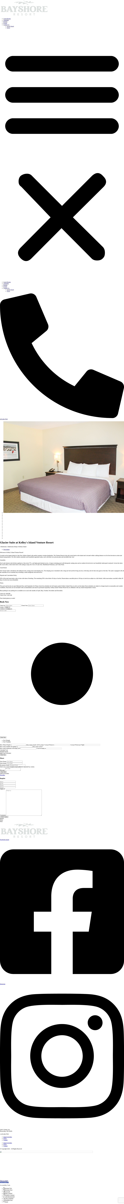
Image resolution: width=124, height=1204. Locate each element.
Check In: (2, 605)
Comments (3, 815)
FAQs (8, 28)
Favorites (2, 775)
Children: (2, 609)
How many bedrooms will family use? (10, 748)
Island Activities (7, 1137)
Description (6, 549)
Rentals (5, 21)
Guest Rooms (7, 18)
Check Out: (25, 605)
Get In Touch (10, 26)
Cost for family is (41, 748)
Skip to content (4, 1180)
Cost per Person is (49, 745)
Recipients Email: (4, 765)
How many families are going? (8, 746)
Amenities (6, 20)
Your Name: (3, 761)
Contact (5, 1140)
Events (5, 23)
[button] (62, 155)
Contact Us (6, 25)
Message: (2, 770)
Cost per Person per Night (77, 745)
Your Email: (3, 763)
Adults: (2, 607)
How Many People (5, 745)
